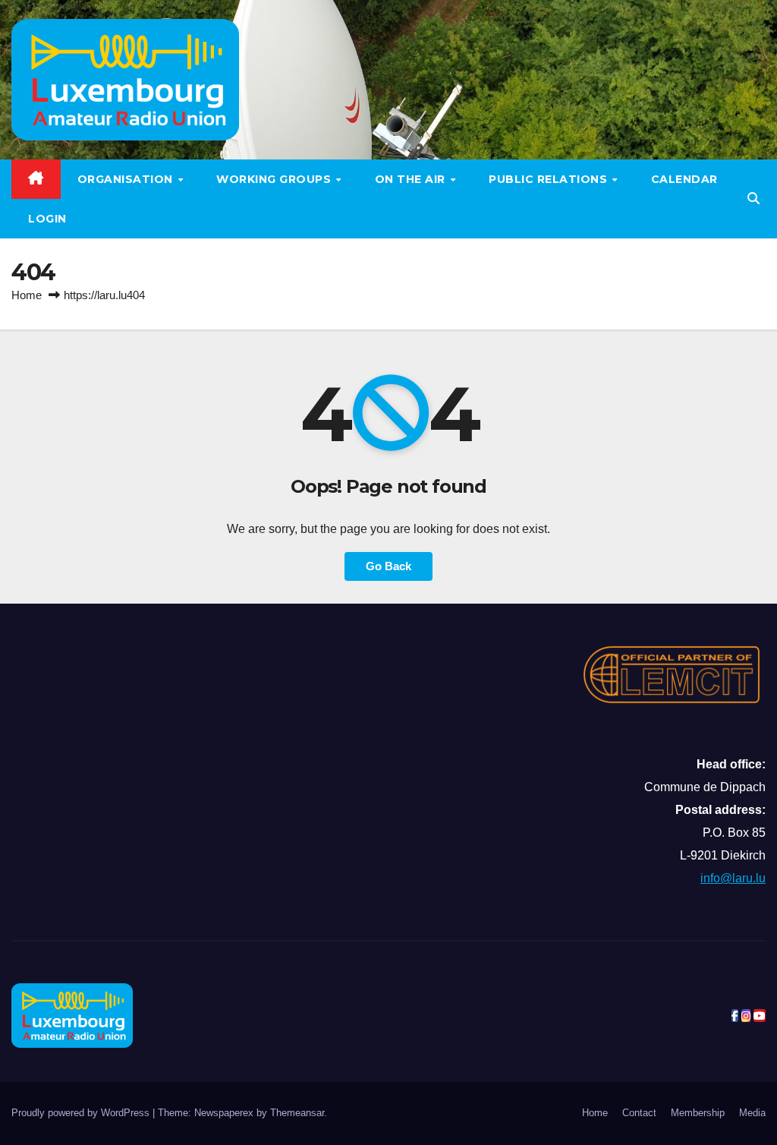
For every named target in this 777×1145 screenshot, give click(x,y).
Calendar (684, 179)
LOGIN (47, 219)
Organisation (127, 179)
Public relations (550, 179)
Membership (698, 1112)
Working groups (275, 179)
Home (26, 295)
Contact (639, 1112)
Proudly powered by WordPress (82, 1112)
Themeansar (297, 1112)
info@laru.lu (733, 878)
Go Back (388, 566)
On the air (412, 179)
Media (752, 1112)
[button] (753, 198)
